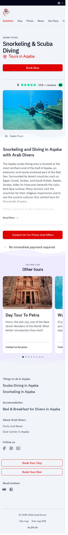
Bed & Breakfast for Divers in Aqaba (31, 407)
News (41, 20)
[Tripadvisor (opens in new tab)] (4, 488)
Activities (8, 20)
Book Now (32, 67)
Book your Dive (32, 470)
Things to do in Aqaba (16, 377)
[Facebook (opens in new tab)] (4, 447)
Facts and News (13, 424)
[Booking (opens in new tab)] (11, 488)
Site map (24, 519)
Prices (30, 20)
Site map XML (39, 519)
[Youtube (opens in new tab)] (18, 447)
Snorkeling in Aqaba (19, 390)
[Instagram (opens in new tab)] (11, 447)
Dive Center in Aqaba (16, 430)
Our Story (53, 20)
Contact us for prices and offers (33, 235)
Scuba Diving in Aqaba (21, 384)
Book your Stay (32, 461)
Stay (19, 20)
